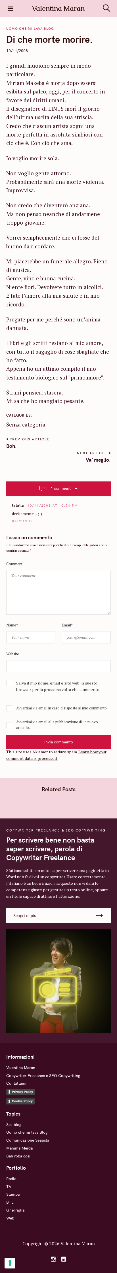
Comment (14, 564)
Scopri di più (24, 915)
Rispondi (22, 521)
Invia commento (58, 742)
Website (12, 654)
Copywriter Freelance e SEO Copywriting (43, 1075)
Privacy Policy (22, 1092)
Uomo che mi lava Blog (30, 29)
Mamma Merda (19, 1148)
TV (8, 1186)
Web (10, 1218)
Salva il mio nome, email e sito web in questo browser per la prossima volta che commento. (58, 686)
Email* (67, 625)
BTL (9, 1202)
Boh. (11, 446)
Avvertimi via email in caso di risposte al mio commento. (62, 708)
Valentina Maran (20, 1067)
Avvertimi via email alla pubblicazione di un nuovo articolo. (57, 725)
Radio (11, 1178)
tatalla (18, 505)
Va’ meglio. (98, 460)
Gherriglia (15, 1210)
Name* (12, 625)
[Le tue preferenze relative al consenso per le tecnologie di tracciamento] (10, 1263)
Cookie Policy (22, 1101)
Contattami (16, 1083)
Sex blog (13, 1124)
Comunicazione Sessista (27, 1140)
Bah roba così (18, 1156)
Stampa (13, 1194)
